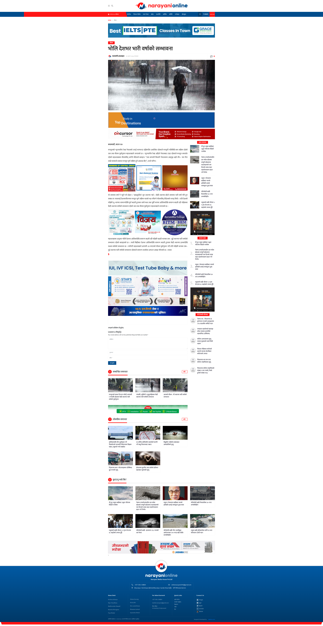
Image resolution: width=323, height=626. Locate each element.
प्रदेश (152, 14)
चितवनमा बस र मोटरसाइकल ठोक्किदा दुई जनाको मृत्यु (120, 468)
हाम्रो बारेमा (177, 599)
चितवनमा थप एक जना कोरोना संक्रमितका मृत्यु (204, 360)
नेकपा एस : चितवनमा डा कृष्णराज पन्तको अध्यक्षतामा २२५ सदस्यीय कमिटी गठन (205, 321)
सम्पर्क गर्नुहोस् (177, 602)
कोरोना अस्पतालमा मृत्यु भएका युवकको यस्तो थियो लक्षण (205, 341)
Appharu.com (211, 619)
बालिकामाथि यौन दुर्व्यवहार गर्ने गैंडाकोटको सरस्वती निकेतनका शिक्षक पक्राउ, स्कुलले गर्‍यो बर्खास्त (120, 444)
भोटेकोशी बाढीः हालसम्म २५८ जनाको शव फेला (147, 531)
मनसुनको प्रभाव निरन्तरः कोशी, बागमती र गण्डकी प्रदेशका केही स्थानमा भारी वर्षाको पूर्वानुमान (120, 397)
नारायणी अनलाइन (118, 56)
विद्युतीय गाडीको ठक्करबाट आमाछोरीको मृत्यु (171, 443)
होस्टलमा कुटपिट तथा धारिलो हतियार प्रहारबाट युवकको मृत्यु (147, 468)
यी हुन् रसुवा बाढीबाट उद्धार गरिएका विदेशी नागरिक (207, 149)
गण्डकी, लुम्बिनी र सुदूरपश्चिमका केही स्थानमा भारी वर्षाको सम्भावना (147, 395)
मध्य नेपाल (146, 14)
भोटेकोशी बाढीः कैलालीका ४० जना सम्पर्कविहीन (207, 194)
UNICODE (212, 14)
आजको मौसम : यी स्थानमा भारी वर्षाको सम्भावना (175, 395)
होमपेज (129, 14)
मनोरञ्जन (177, 14)
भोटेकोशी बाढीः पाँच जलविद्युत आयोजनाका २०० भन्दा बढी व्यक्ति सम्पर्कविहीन (173, 532)
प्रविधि (170, 14)
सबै (184, 372)
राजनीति (158, 14)
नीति (175, 607)
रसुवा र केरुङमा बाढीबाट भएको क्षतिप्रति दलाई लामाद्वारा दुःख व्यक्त (207, 182)
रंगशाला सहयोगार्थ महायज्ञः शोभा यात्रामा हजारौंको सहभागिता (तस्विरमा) (205, 331)
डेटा (175, 609)
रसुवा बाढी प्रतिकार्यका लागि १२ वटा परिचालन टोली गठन (201, 531)
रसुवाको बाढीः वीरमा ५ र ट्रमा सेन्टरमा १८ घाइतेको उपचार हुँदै (208, 205)
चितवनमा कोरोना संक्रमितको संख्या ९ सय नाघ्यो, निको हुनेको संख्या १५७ (205, 370)
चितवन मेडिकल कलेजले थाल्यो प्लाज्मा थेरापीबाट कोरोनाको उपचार (204, 351)
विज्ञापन (176, 604)
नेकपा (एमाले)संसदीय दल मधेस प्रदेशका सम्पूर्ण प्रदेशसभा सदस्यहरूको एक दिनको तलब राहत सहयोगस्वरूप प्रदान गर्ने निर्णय (207, 165)
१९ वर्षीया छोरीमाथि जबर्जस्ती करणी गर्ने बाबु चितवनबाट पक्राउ (146, 443)
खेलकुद (184, 14)
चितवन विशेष (136, 14)
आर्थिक (165, 14)
